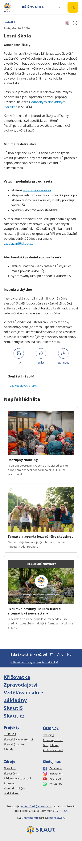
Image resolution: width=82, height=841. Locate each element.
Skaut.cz (14, 715)
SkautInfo (10, 768)
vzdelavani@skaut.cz (18, 243)
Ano (60, 654)
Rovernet (10, 783)
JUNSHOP (10, 734)
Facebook (55, 768)
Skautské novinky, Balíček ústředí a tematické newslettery (35, 611)
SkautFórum (11, 773)
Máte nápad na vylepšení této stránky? (34, 662)
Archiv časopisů (53, 750)
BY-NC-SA (61, 811)
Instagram (56, 773)
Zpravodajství (21, 684)
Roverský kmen (53, 740)
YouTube (55, 778)
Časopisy (51, 728)
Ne (69, 654)
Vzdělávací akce (23, 692)
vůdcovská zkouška (37, 190)
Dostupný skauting (23, 460)
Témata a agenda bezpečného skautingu (40, 536)
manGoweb (56, 818)
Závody (8, 749)
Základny (15, 700)
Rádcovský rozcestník (18, 778)
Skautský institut (14, 744)
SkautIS (13, 708)
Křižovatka (33, 7)
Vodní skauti (11, 793)
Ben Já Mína (51, 745)
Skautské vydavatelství (18, 739)
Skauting (48, 735)
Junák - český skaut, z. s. (36, 806)
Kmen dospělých (14, 788)
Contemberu (30, 818)
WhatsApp (56, 783)
